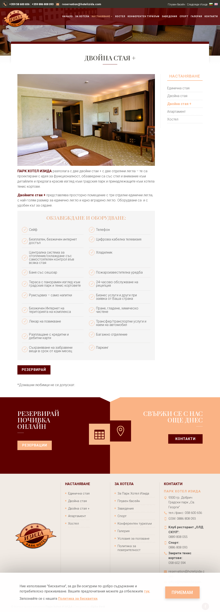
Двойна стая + (179, 104)
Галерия (196, 16)
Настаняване (101, 16)
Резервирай (34, 370)
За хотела (82, 16)
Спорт (184, 16)
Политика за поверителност (129, 548)
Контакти (211, 16)
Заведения (169, 16)
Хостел (120, 16)
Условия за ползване (134, 538)
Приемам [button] (182, 592)
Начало (67, 16)
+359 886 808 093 (42, 4)
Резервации (34, 445)
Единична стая (178, 88)
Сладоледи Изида (197, 4)
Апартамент (176, 112)
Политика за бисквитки (77, 599)
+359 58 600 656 (19, 4)
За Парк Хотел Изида (133, 493)
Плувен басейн (176, 4)
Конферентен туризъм (143, 16)
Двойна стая (177, 96)
